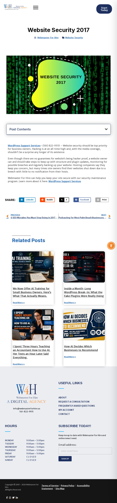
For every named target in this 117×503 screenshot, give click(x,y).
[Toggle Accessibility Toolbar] (111, 245)
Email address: (67, 444)
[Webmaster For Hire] (15, 7)
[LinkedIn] (16, 497)
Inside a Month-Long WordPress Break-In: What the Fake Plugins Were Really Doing (84, 292)
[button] (106, 129)
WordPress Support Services (24, 145)
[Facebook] (6, 497)
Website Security (74, 37)
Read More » (19, 303)
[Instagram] (9, 497)
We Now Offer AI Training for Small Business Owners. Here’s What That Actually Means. (32, 292)
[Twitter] (13, 497)
